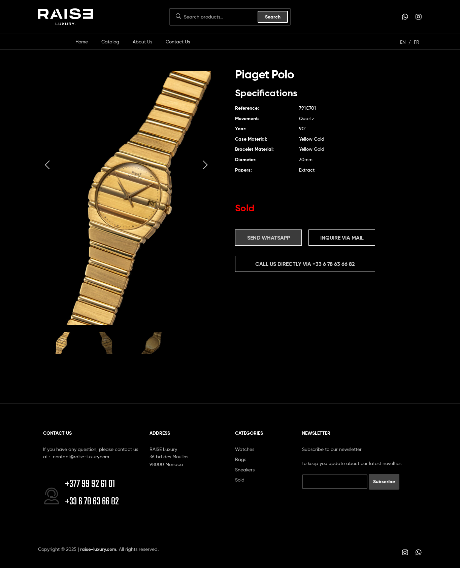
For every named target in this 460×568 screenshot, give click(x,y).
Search (273, 17)
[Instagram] (418, 16)
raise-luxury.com (98, 549)
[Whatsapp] (405, 16)
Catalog (110, 41)
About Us (142, 41)
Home (81, 41)
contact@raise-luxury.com (81, 456)
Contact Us (178, 41)
